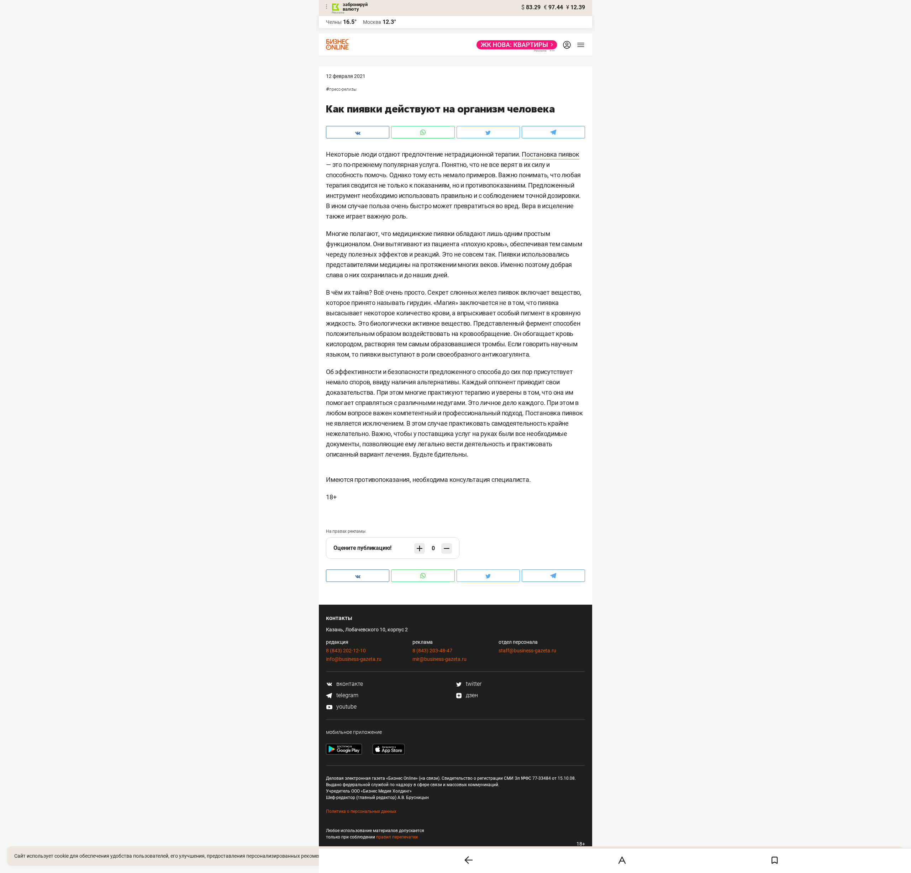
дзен (471, 695)
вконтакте (349, 683)
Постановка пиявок (550, 154)
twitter (472, 683)
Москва (372, 22)
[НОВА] (514, 44)
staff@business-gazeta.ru (527, 650)
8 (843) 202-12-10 (346, 650)
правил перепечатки (397, 837)
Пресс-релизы (343, 89)
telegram (346, 695)
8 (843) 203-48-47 (432, 650)
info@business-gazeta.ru (353, 659)
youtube (346, 706)
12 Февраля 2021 (345, 76)
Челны (334, 22)
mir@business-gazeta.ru (439, 659)
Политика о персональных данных (361, 811)
